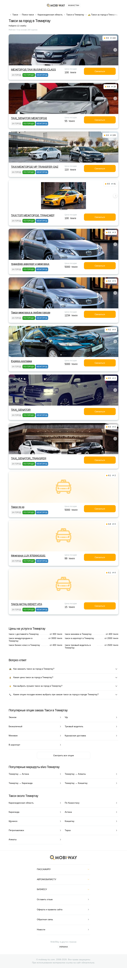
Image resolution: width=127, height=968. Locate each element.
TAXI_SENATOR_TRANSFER (28, 458)
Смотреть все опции (63, 755)
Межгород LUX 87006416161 (28, 555)
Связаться (100, 71)
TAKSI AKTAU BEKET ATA (26, 604)
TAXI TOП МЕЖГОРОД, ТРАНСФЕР (33, 215)
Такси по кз (17, 507)
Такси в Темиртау (75, 14)
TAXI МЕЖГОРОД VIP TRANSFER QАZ (34, 166)
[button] (62, 63)
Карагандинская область (50, 14)
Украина (63, 947)
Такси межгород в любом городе (30, 312)
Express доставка (21, 361)
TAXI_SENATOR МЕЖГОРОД (29, 118)
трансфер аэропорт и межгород (30, 264)
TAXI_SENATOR (21, 409)
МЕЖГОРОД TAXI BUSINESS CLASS (33, 69)
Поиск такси (28, 14)
